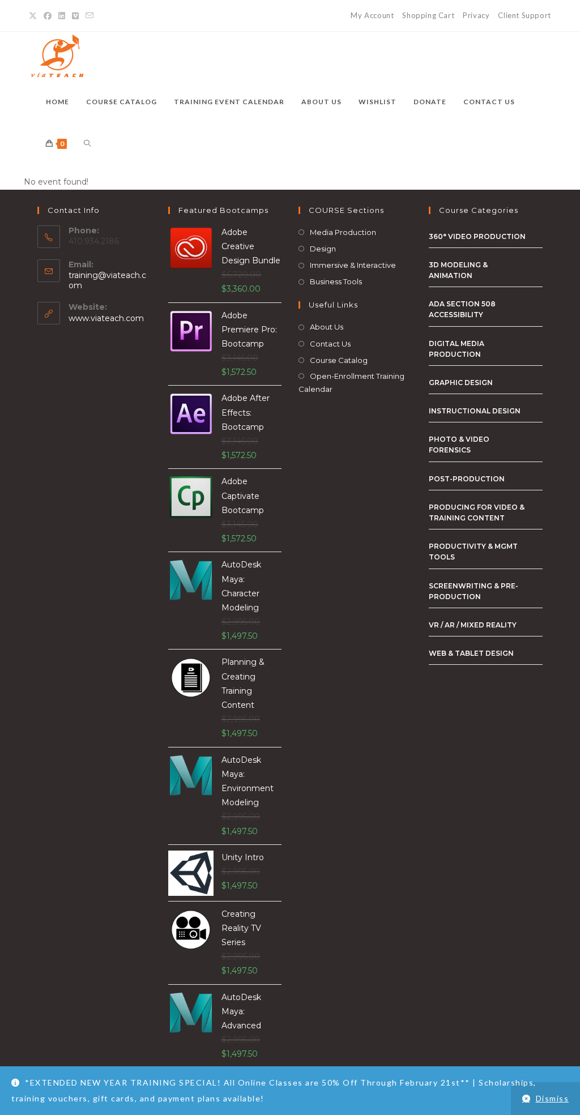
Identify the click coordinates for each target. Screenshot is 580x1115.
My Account (372, 15)
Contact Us (330, 343)
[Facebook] (47, 16)
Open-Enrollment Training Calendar (351, 382)
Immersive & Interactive (353, 265)
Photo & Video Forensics (459, 444)
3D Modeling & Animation (458, 270)
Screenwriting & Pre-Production (473, 591)
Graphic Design (461, 382)
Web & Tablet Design (471, 653)
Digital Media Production (456, 348)
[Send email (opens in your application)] (89, 16)
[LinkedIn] (62, 16)
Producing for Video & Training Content (476, 512)
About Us (326, 326)
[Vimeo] (75, 16)
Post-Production (467, 479)
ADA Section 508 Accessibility (462, 309)
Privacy (476, 15)
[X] (34, 16)
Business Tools (336, 281)
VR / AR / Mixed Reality (473, 625)
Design (323, 248)
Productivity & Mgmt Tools (473, 551)
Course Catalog (339, 360)
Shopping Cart (428, 15)
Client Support (524, 15)
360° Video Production (477, 236)
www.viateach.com (106, 318)
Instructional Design (475, 411)
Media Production (343, 232)
